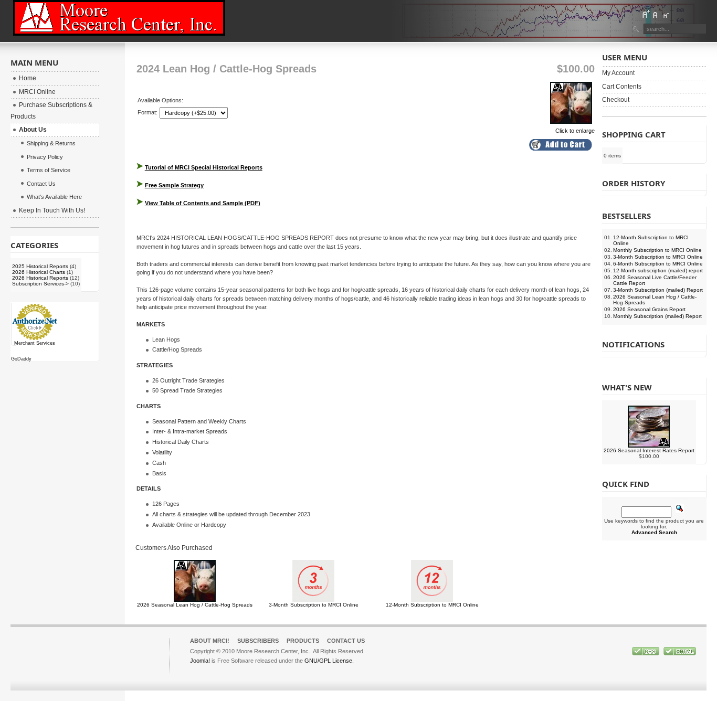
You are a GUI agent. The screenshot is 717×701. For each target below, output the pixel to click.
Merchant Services (34, 343)
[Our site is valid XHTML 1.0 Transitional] (679, 653)
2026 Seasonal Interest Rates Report (649, 450)
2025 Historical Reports (40, 266)
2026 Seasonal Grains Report (649, 309)
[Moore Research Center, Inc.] (119, 18)
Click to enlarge (575, 131)
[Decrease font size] (665, 14)
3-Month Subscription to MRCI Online (313, 605)
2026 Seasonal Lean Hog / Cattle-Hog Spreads (194, 605)
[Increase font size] (645, 14)
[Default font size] (655, 14)
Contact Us (346, 641)
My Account (618, 73)
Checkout (615, 99)
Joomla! (200, 660)
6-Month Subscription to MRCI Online (658, 264)
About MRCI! (209, 641)
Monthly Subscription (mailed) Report (657, 316)
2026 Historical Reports (40, 278)
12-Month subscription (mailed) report (658, 270)
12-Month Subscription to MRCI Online (432, 605)
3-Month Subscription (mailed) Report (658, 290)
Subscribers (258, 641)
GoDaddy (21, 359)
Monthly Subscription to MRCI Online (657, 250)
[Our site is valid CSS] (646, 653)
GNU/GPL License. (329, 660)
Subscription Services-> (40, 283)
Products (303, 641)
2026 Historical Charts (38, 272)
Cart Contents (621, 86)
